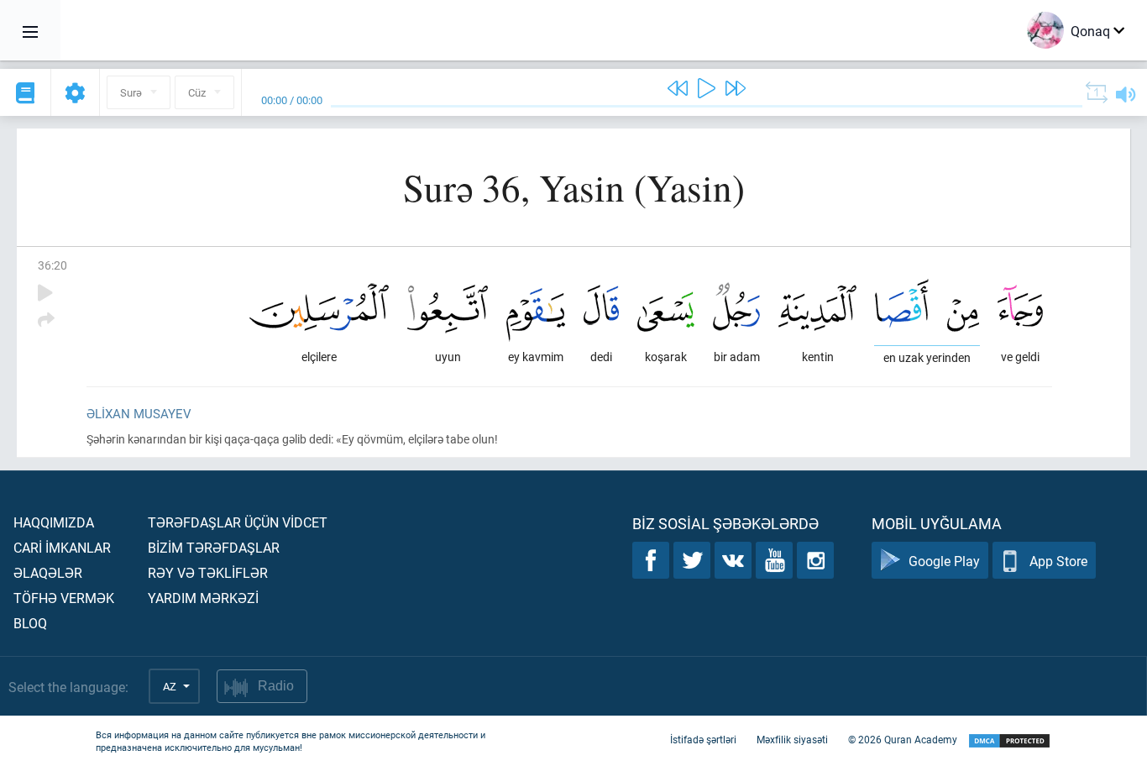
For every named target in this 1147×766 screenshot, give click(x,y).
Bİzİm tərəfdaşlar (214, 547)
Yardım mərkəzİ (203, 597)
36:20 (52, 265)
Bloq (30, 623)
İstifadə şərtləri (703, 739)
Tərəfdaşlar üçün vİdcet (237, 522)
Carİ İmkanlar (62, 547)
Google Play (944, 560)
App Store (1058, 560)
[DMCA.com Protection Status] (1009, 741)
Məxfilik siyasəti (792, 739)
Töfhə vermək (63, 597)
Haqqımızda (53, 522)
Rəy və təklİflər (208, 572)
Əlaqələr (47, 572)
